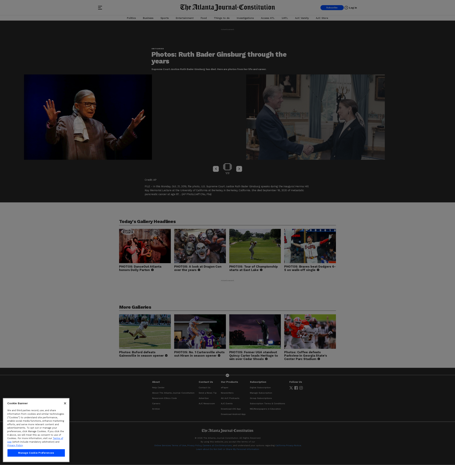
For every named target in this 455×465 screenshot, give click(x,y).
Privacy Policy (15, 445)
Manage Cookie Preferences (36, 452)
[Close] (65, 403)
